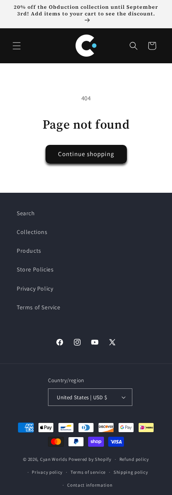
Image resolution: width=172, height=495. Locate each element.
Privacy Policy (35, 288)
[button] (17, 46)
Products (29, 250)
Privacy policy (47, 472)
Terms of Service (39, 307)
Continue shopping (86, 154)
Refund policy (134, 459)
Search (26, 213)
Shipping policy (131, 472)
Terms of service (88, 472)
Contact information (89, 485)
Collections (32, 232)
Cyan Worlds (54, 459)
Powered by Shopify (89, 459)
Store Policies (35, 269)
